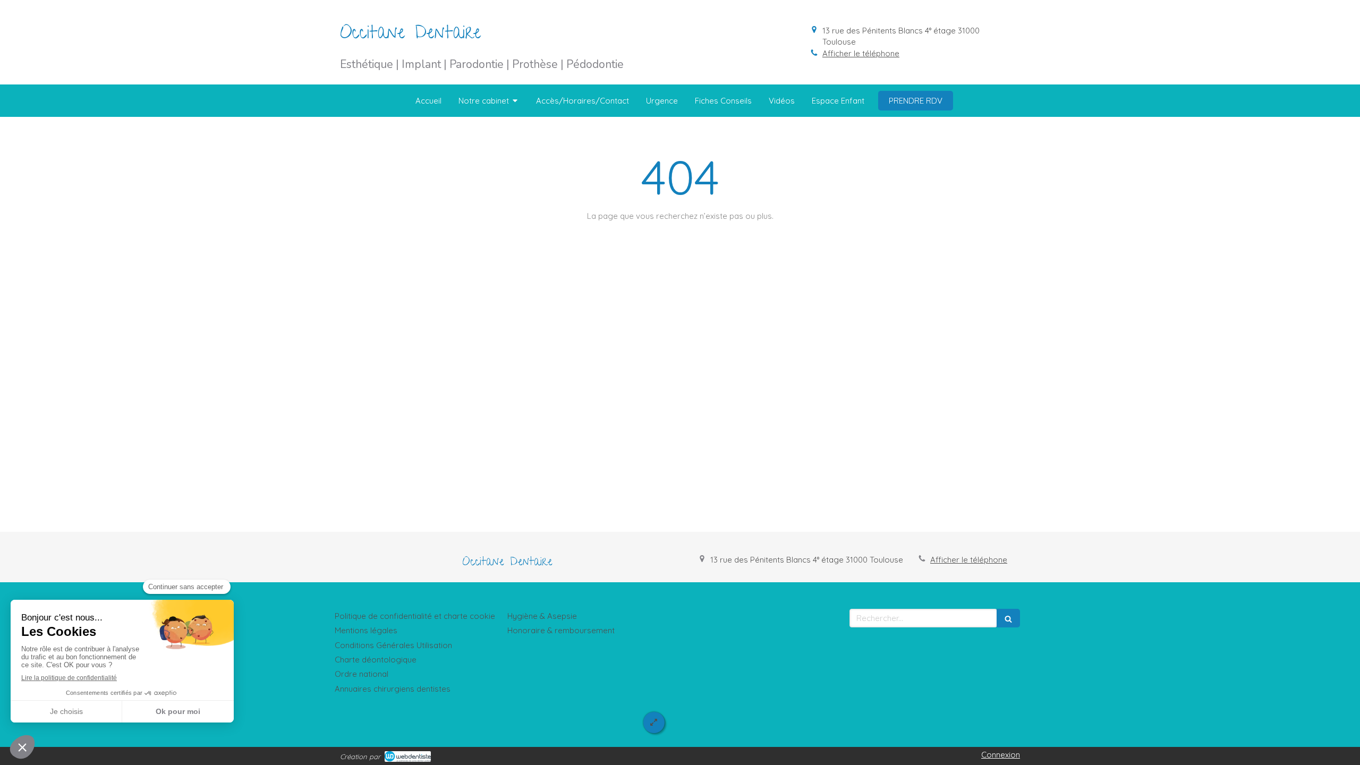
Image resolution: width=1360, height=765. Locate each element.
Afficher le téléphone (860, 53)
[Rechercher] (1008, 618)
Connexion (1000, 755)
